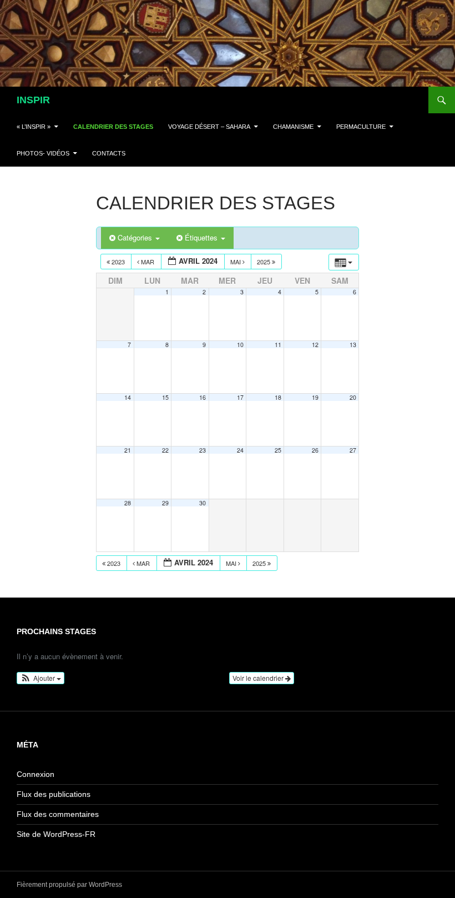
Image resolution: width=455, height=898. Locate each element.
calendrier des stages (113, 126)
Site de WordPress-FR (56, 834)
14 (127, 397)
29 (165, 503)
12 (315, 344)
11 (278, 344)
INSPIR (33, 100)
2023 (118, 261)
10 (240, 344)
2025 (264, 261)
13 (353, 344)
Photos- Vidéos (43, 153)
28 (127, 503)
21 (127, 450)
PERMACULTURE (361, 126)
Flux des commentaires (58, 814)
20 (353, 397)
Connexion (35, 774)
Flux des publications (53, 794)
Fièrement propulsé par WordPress (69, 885)
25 (278, 450)
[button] (40, 678)
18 (278, 397)
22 (165, 450)
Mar (147, 261)
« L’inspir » (33, 126)
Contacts (108, 153)
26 (315, 450)
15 (165, 397)
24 (240, 450)
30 (202, 503)
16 (202, 397)
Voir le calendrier (258, 678)
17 (240, 397)
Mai (236, 261)
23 (202, 450)
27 (353, 450)
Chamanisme (293, 126)
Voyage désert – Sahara (209, 126)
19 (315, 397)
